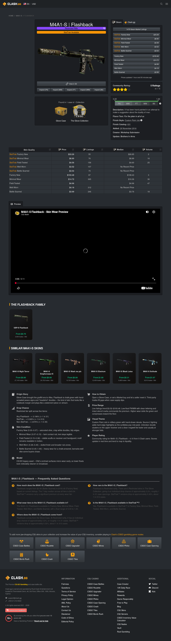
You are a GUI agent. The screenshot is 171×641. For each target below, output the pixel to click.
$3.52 (71, 166)
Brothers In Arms (128, 136)
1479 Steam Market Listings (136, 29)
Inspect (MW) (57, 90)
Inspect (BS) (99, 90)
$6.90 (71, 158)
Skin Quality (29, 149)
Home (11, 15)
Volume (149, 149)
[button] (26, 4)
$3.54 (71, 170)
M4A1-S (19, 15)
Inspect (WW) (85, 90)
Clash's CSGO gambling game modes (127, 534)
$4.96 (71, 183)
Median (120, 149)
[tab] (117, 22)
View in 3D (73, 84)
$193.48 (70, 175)
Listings (90, 149)
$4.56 (71, 162)
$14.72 (71, 179)
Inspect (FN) (43, 90)
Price (63, 149)
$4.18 (71, 187)
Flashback (82, 24)
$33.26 (71, 154)
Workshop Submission (130, 132)
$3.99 (71, 191)
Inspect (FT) (71, 90)
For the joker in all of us (134, 116)
